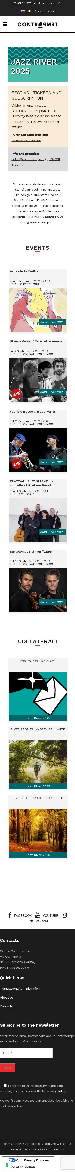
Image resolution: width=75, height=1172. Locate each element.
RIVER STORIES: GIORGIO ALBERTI (37, 798)
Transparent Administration (19, 988)
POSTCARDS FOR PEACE (38, 661)
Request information (26, 140)
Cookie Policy (55, 1149)
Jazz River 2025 (52, 322)
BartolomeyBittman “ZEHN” (32, 551)
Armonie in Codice (24, 271)
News (51, 11)
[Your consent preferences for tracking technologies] (7, 1165)
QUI (60, 217)
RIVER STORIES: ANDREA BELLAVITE (38, 729)
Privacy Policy (56, 1091)
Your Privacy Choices (32, 1160)
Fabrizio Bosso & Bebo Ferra (32, 411)
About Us (6, 997)
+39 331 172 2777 (21, 3)
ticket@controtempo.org (29, 159)
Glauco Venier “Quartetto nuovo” (36, 341)
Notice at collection (20, 1167)
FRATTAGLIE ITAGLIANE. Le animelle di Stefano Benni (32, 483)
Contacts (39, 11)
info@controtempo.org (47, 3)
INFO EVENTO (37, 311)
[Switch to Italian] (28, 11)
